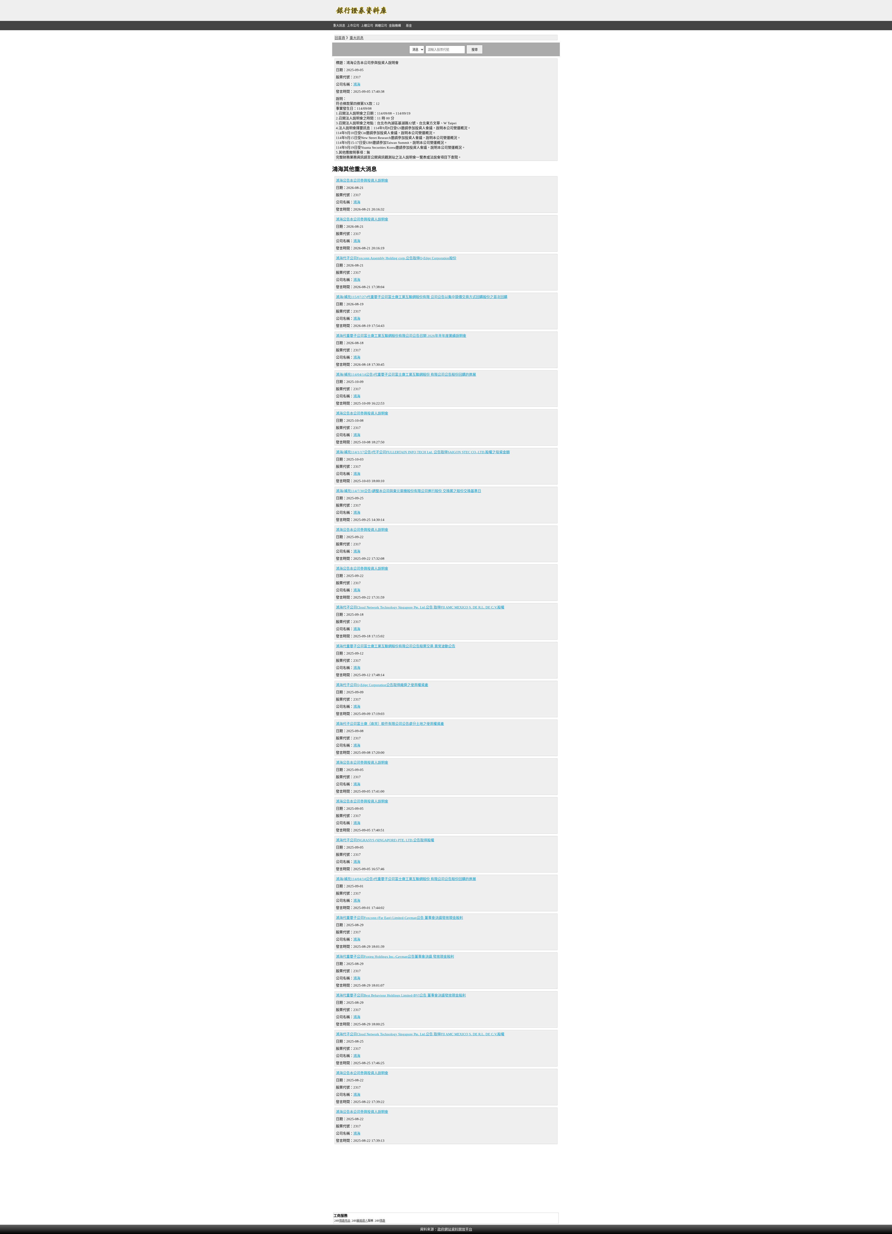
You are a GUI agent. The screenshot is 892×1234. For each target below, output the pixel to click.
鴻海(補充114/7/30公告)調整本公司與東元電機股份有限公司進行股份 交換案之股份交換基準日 (408, 491)
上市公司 (353, 25)
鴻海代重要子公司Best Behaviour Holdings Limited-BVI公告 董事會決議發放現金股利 (401, 995)
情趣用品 (344, 1220)
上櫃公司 (367, 25)
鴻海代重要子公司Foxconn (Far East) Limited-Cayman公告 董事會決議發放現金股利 (399, 918)
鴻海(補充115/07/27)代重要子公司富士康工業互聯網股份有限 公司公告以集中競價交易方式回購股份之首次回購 (421, 297)
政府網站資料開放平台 (454, 1229)
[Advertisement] (475, 10)
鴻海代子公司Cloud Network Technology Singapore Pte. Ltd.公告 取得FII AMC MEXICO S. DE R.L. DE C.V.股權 (420, 607)
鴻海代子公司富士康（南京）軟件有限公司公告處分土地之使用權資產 (390, 724)
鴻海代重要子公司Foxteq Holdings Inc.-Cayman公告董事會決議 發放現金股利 (395, 956)
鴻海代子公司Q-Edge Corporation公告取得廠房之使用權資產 (382, 685)
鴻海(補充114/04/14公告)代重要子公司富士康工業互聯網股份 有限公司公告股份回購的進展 (406, 374)
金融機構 (395, 25)
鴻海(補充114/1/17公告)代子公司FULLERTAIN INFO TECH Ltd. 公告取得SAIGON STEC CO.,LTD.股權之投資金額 (423, 452)
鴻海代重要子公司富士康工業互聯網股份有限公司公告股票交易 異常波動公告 (395, 646)
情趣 (382, 1220)
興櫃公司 (381, 25)
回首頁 (340, 38)
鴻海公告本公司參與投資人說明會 (362, 180)
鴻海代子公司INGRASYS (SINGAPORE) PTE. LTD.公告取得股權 (385, 840)
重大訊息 (339, 25)
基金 (409, 25)
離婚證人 (362, 1220)
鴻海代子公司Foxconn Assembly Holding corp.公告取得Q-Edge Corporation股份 (396, 258)
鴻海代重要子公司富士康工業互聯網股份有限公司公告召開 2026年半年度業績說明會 (401, 336)
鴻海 (356, 84)
